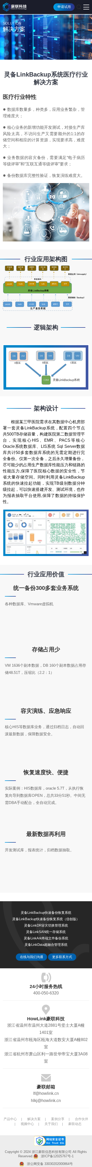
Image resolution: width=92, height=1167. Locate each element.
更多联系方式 (62, 957)
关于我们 (51, 1124)
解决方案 (34, 1119)
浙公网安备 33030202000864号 (50, 1164)
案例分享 (57, 1119)
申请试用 (64, 7)
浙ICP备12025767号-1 (57, 1156)
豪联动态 (75, 1124)
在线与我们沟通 (31, 957)
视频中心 (27, 1124)
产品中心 (10, 1119)
